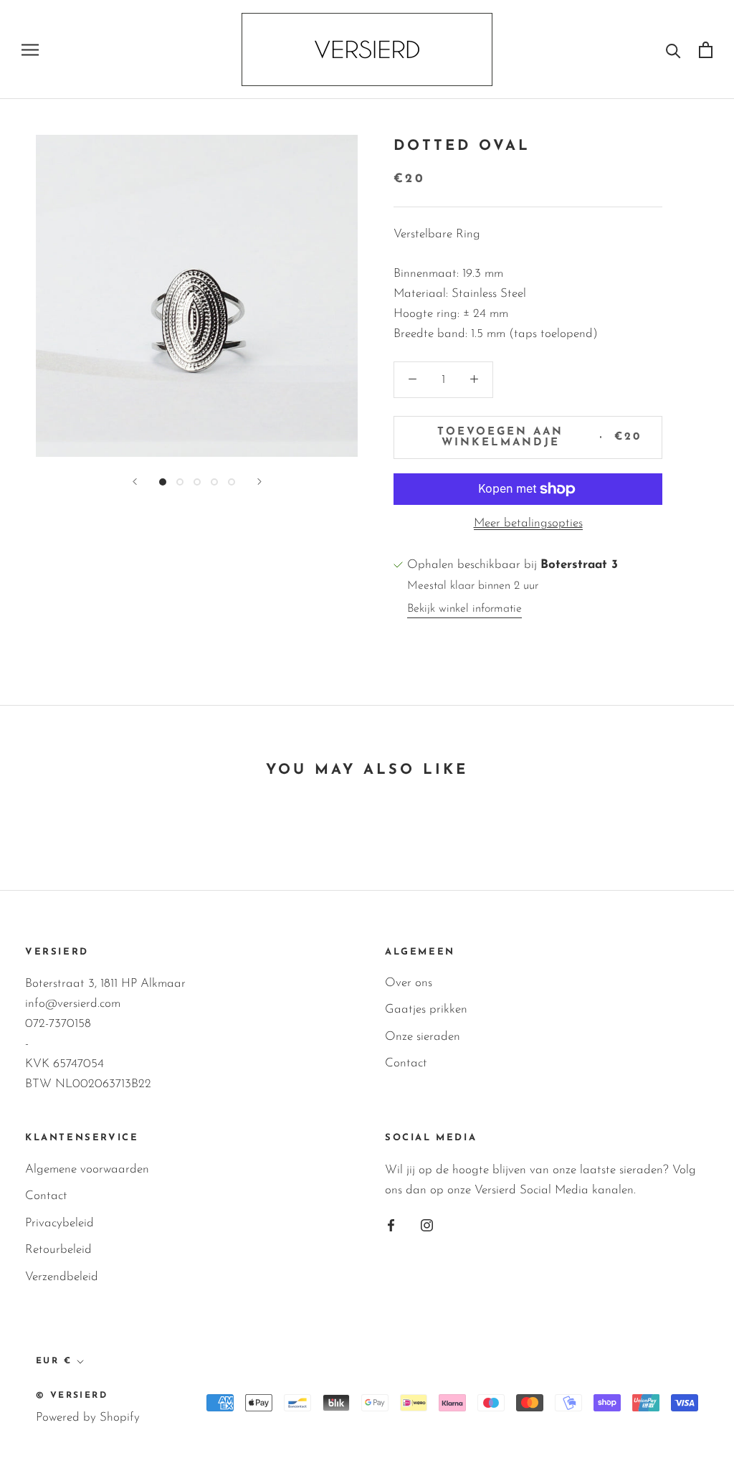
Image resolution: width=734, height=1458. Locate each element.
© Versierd (72, 1395)
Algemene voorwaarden (87, 1169)
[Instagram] (427, 1225)
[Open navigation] (30, 49)
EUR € (54, 1361)
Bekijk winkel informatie (464, 609)
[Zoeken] (673, 49)
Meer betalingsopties (528, 523)
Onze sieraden (422, 1037)
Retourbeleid (58, 1250)
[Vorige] (135, 481)
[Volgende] (259, 481)
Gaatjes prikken (426, 1009)
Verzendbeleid (61, 1277)
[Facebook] (391, 1225)
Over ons (408, 983)
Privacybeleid (59, 1223)
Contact (406, 1063)
